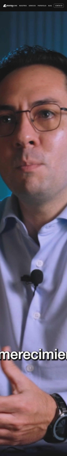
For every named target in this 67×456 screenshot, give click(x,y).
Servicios (32, 6)
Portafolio (42, 6)
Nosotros (23, 6)
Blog (50, 6)
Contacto (58, 6)
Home (15, 6)
